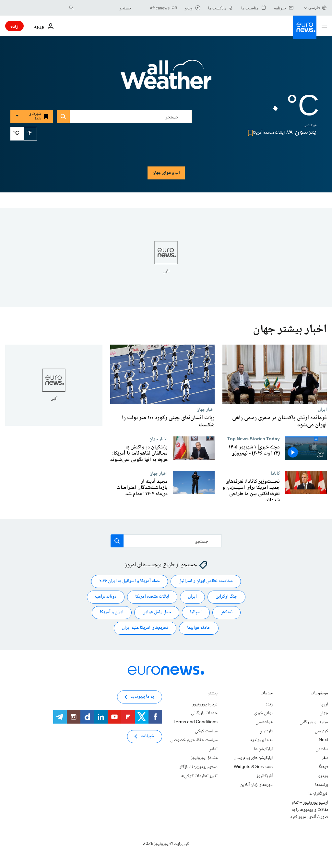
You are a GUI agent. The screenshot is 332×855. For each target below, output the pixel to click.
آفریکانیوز (264, 776)
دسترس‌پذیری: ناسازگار (199, 767)
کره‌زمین (321, 731)
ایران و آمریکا (112, 613)
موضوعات (319, 693)
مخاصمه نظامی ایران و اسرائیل (206, 581)
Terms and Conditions (195, 722)
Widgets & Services (253, 767)
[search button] (71, 8)
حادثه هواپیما (198, 628)
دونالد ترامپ (105, 597)
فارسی (314, 7)
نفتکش (226, 613)
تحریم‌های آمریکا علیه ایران (145, 628)
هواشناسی (264, 722)
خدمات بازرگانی (204, 713)
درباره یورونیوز (205, 704)
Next (323, 740)
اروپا (324, 704)
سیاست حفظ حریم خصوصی (194, 740)
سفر (325, 758)
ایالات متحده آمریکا (152, 597)
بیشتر (213, 693)
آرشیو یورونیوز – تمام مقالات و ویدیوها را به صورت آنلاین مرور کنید (309, 810)
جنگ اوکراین (226, 597)
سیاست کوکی (206, 731)
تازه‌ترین (266, 731)
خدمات (266, 693)
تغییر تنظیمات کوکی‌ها (199, 776)
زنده (14, 26)
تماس (213, 749)
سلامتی (321, 749)
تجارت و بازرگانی (314, 722)
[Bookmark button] (249, 133)
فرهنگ (322, 767)
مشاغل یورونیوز (204, 758)
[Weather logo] (166, 79)
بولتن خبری (263, 713)
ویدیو (323, 776)
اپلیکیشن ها (263, 749)
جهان (324, 713)
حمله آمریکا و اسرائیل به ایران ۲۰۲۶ (129, 581)
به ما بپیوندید (261, 740)
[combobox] (104, 8)
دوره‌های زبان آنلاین (256, 785)
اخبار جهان (205, 409)
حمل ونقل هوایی (156, 613)
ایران (322, 409)
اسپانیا (196, 613)
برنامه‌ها (321, 785)
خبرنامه (147, 736)
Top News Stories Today (253, 439)
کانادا (275, 473)
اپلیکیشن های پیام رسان (253, 758)
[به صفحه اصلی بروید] (304, 27)
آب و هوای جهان (166, 173)
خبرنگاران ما (318, 794)
